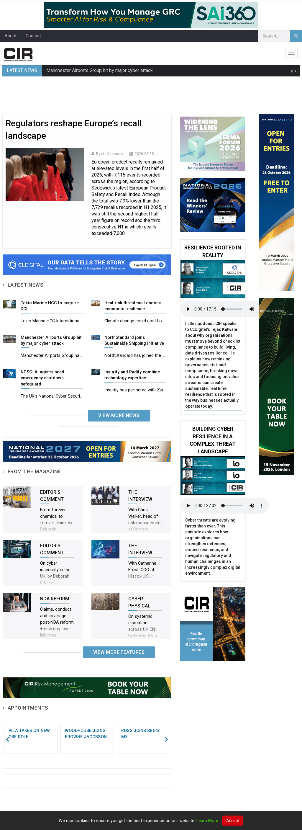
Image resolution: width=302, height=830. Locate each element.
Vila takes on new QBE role (29, 733)
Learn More (207, 820)
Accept (232, 820)
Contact (33, 35)
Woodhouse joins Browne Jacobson (86, 733)
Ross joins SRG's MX (140, 733)
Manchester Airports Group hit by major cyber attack (99, 70)
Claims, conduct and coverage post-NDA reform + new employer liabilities (57, 622)
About (11, 35)
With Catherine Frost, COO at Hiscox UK (142, 570)
